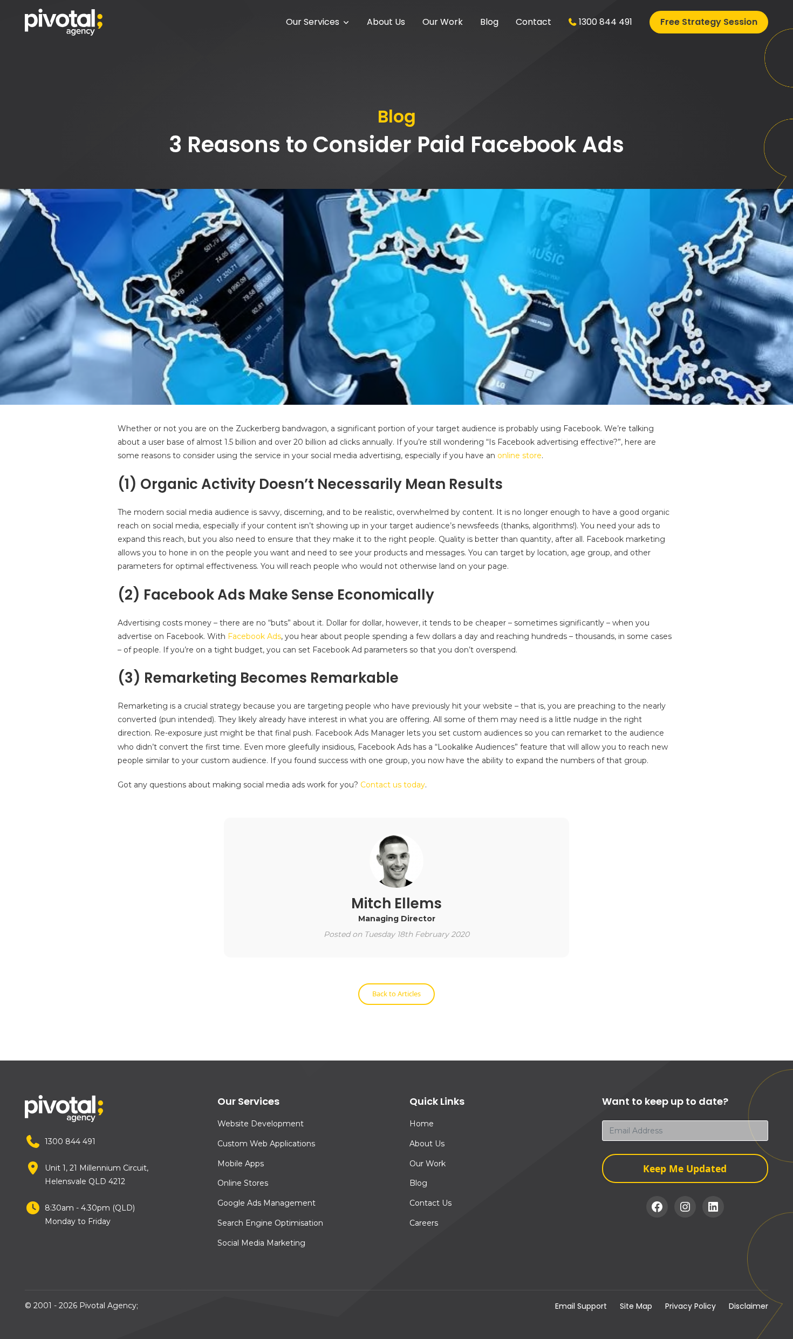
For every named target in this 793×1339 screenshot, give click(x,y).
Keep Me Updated (685, 1168)
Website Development (260, 1124)
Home (421, 1124)
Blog (489, 22)
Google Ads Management (266, 1203)
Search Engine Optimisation (270, 1223)
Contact (533, 22)
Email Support (581, 1306)
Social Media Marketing (261, 1243)
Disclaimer (748, 1306)
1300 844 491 (605, 22)
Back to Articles (396, 993)
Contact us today (392, 785)
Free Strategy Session (708, 22)
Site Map (636, 1306)
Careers (423, 1223)
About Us (386, 22)
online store (519, 455)
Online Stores (242, 1183)
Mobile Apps (240, 1163)
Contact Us (430, 1203)
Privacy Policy (690, 1306)
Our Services (312, 22)
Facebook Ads (254, 636)
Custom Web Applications (266, 1143)
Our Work (442, 22)
